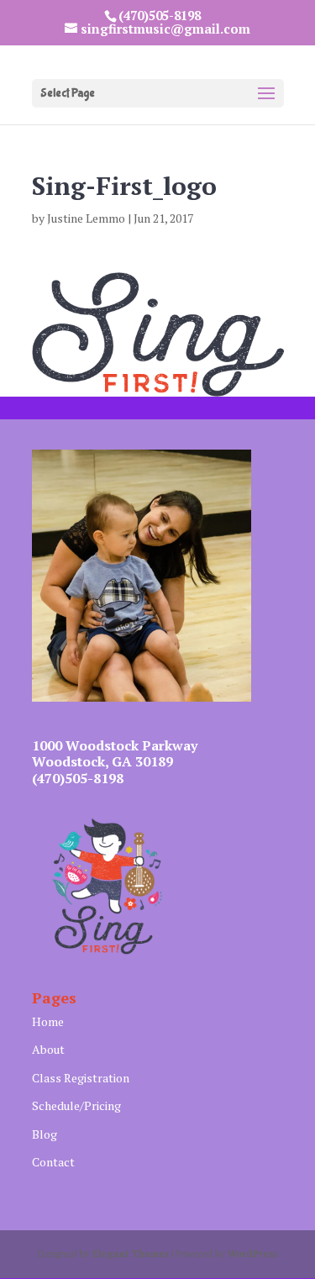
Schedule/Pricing (76, 1105)
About (48, 1049)
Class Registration (80, 1078)
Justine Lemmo (86, 218)
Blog (44, 1134)
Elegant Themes (130, 1254)
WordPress (252, 1254)
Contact (53, 1162)
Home (48, 1021)
